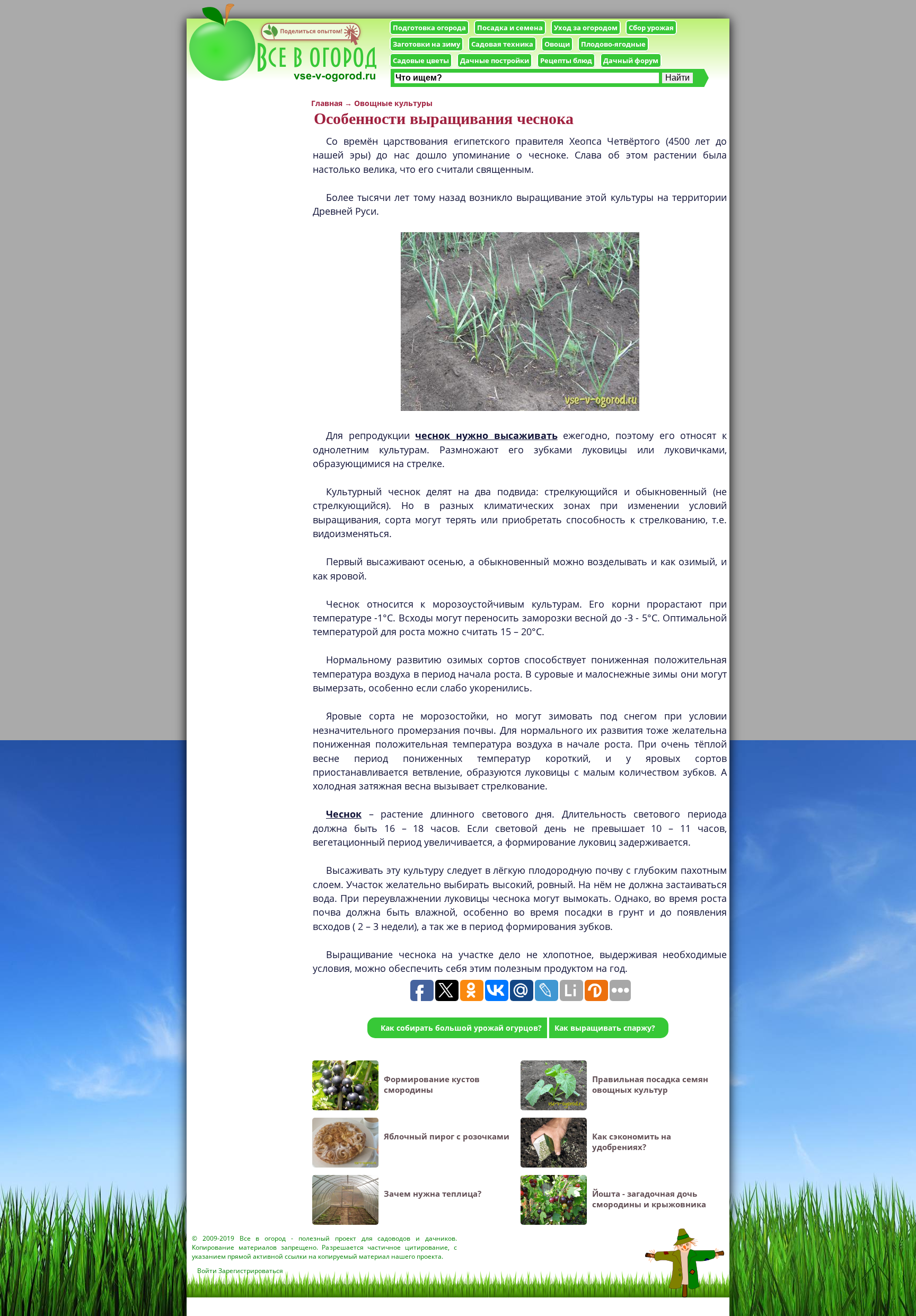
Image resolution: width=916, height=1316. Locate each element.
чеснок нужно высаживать (486, 435)
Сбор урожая (651, 27)
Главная (326, 103)
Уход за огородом (586, 27)
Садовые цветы (421, 60)
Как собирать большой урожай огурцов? (461, 1028)
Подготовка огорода (429, 27)
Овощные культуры (393, 103)
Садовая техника (502, 44)
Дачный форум (630, 60)
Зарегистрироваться (250, 1270)
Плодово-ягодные (613, 44)
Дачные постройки (494, 60)
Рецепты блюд (566, 60)
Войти (207, 1270)
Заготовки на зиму (426, 44)
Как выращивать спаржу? (604, 1028)
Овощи (557, 44)
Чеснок (344, 814)
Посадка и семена (510, 27)
